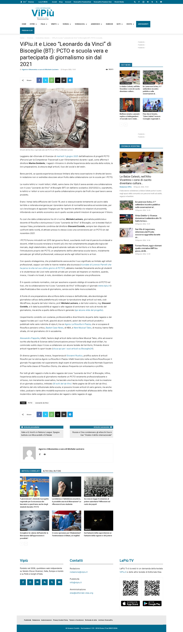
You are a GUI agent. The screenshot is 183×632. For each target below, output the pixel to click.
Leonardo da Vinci (41, 403)
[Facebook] (139, 2)
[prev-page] (21, 543)
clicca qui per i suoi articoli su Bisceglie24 (73, 348)
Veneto (54, 24)
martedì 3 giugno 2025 (67, 156)
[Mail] (148, 2)
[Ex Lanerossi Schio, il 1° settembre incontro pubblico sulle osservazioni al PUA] (153, 77)
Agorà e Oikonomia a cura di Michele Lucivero (40, 69)
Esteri (32, 24)
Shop (61, 2)
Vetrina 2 (24, 495)
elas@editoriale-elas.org (81, 593)
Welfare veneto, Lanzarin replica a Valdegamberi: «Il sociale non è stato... (129, 116)
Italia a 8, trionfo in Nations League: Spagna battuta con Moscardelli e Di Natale (40, 433)
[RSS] (152, 2)
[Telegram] (70, 80)
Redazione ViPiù (126, 187)
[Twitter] (157, 2)
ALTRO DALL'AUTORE (52, 471)
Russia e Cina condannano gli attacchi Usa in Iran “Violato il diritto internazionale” (92, 433)
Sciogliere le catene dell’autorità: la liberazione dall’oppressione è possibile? (34, 535)
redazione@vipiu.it (78, 572)
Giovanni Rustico (74, 355)
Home (24, 24)
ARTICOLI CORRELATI (31, 471)
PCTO (30, 403)
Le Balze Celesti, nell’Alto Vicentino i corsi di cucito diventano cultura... (130, 88)
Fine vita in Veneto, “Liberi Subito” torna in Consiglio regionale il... (152, 116)
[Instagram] (143, 2)
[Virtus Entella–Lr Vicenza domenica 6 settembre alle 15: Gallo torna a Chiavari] (126, 219)
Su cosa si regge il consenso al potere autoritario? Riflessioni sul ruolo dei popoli (97, 501)
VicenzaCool (80, 24)
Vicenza (66, 24)
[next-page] (26, 543)
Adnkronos (95, 24)
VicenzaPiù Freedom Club (103, 2)
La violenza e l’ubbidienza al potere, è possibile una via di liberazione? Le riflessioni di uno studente (66, 501)
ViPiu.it (123, 572)
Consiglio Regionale (150, 110)
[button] (135, 2)
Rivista (129, 24)
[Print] (64, 80)
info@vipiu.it (76, 582)
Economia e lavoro (42, 38)
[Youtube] (161, 2)
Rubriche (109, 24)
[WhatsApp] (51, 80)
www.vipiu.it (104, 285)
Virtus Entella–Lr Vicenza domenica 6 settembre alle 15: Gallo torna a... (148, 218)
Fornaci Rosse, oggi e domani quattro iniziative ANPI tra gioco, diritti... (148, 248)
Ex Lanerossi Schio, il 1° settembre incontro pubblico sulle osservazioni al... (147, 204)
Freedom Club (27, 30)
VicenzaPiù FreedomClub (82, 2)
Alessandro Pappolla (29, 338)
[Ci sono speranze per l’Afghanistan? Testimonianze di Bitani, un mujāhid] (66, 521)
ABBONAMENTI (143, 24)
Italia (43, 24)
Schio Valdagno (125, 83)
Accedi (54, 2)
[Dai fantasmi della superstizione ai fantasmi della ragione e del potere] (98, 521)
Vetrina (122, 110)
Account (68, 2)
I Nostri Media (119, 2)
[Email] (57, 80)
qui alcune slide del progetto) (89, 310)
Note (119, 24)
